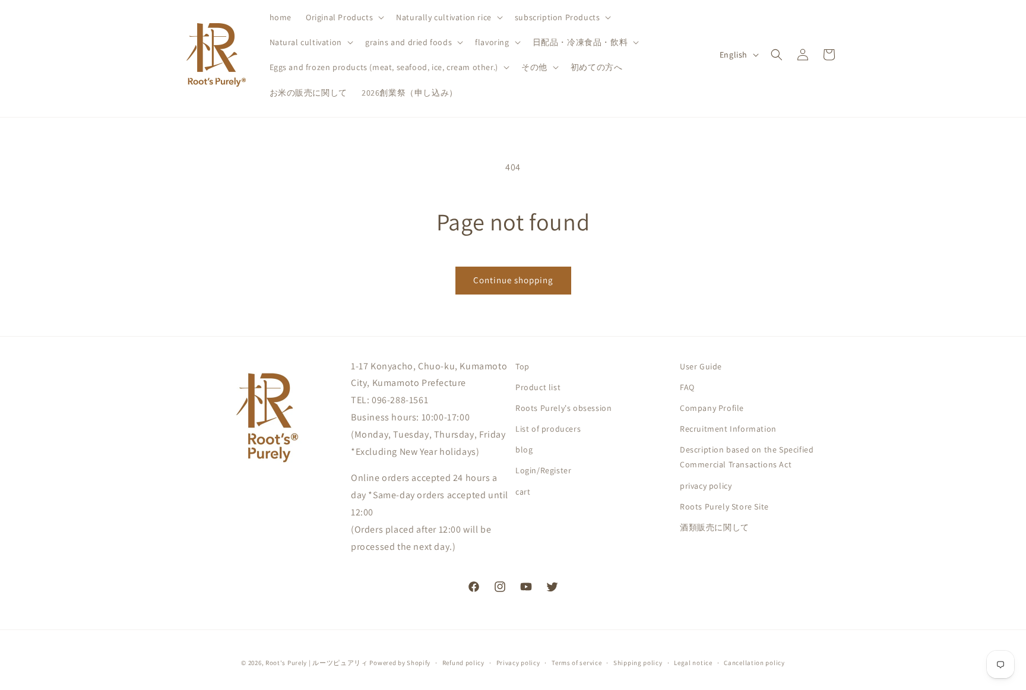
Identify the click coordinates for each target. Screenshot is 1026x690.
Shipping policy (638, 662)
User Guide (701, 366)
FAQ (687, 387)
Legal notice (693, 662)
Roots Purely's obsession (563, 408)
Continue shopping (513, 280)
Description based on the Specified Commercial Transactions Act (746, 457)
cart (522, 491)
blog (524, 450)
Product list (537, 387)
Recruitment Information (728, 428)
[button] (344, 17)
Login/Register (543, 471)
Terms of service (576, 662)
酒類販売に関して (714, 527)
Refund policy (463, 662)
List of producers (548, 428)
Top (522, 366)
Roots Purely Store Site (724, 506)
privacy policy (706, 485)
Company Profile (712, 408)
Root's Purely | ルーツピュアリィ (316, 663)
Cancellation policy (754, 662)
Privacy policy (518, 662)
